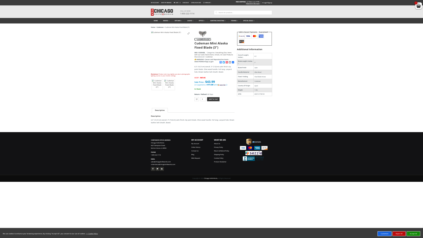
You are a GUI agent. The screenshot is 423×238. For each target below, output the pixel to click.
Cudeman (160, 27)
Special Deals (248, 21)
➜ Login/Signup (267, 3)
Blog (192, 154)
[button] (214, 85)
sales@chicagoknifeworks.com (161, 162)
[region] (211, 233)
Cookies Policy (218, 158)
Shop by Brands (166, 2)
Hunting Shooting (217, 21)
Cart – (177, 2)
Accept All (413, 234)
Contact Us (195, 151)
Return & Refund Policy (221, 151)
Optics (201, 21)
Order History (195, 147)
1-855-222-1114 (187, 13)
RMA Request (195, 158)
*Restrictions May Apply (253, 3)
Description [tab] (160, 110)
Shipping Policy (219, 154)
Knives (165, 21)
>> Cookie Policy (92, 234)
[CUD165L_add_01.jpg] (169, 84)
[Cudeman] (202, 40)
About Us (217, 144)
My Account (155, 2)
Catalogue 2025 (196, 2)
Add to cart (213, 99)
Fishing (234, 21)
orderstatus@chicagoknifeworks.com (163, 164)
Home (156, 21)
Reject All (399, 234)
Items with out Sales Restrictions (213, 54)
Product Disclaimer (220, 162)
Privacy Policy (218, 147)
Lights (189, 21)
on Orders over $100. (248, 2)
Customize (384, 234)
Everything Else (221, 53)
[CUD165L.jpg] (157, 84)
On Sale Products (226, 55)
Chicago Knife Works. (211, 178)
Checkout (186, 2)
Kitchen (178, 21)
